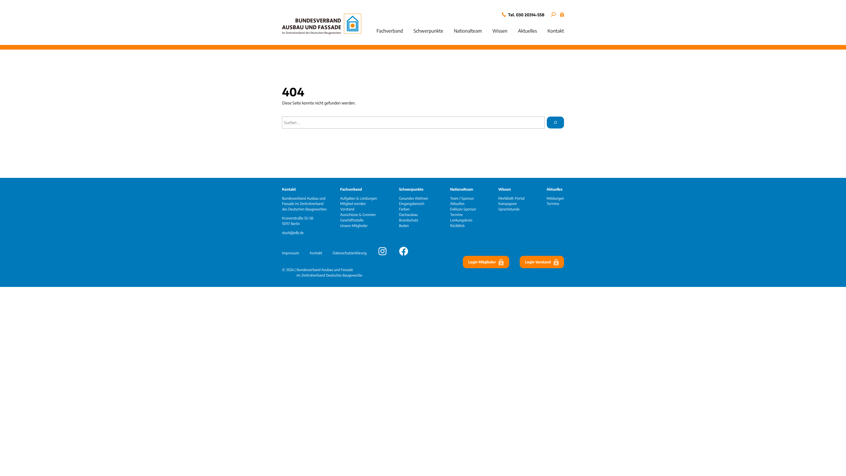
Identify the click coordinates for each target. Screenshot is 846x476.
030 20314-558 (530, 14)
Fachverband (351, 189)
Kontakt (289, 189)
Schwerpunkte (411, 189)
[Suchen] (555, 122)
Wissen (504, 189)
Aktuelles (554, 189)
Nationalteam (461, 189)
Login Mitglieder (482, 262)
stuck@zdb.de (293, 233)
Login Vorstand (538, 262)
